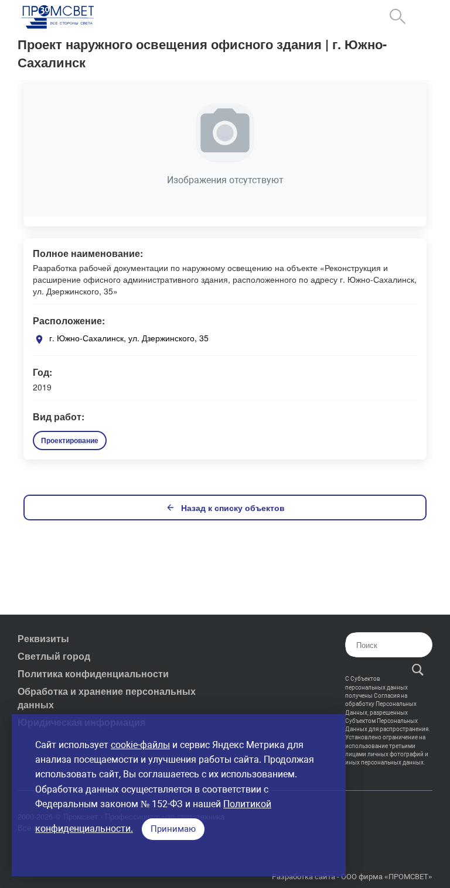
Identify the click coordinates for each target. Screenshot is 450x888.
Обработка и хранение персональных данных (107, 697)
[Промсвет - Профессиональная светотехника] (58, 18)
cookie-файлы (140, 744)
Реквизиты (43, 638)
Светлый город (54, 656)
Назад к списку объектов (233, 507)
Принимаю (173, 829)
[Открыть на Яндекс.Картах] (39, 339)
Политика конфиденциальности (93, 673)
